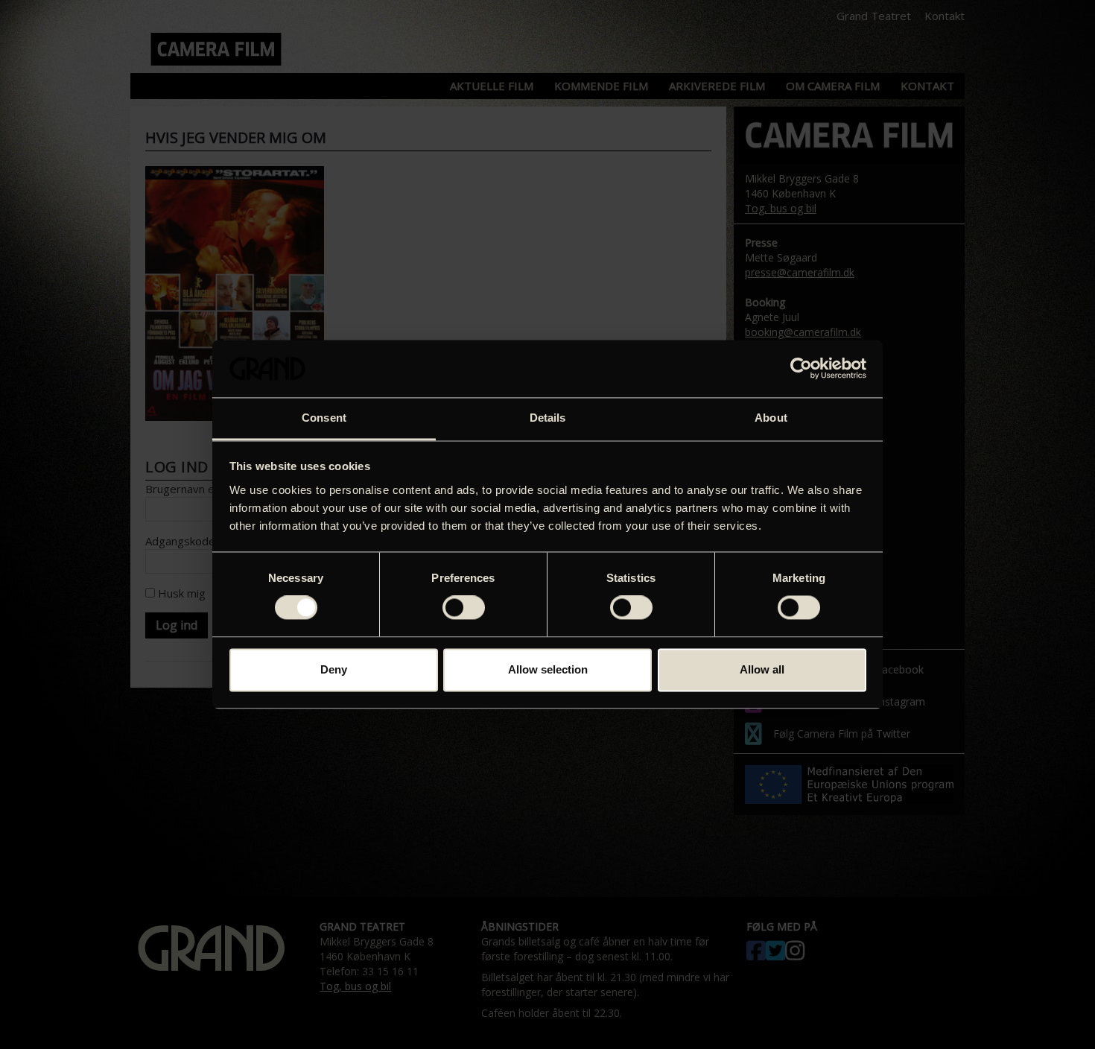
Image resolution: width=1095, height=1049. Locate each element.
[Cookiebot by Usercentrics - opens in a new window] (801, 369)
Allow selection (548, 669)
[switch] (463, 608)
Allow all (762, 669)
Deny (333, 669)
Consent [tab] (324, 417)
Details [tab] (548, 417)
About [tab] (771, 417)
